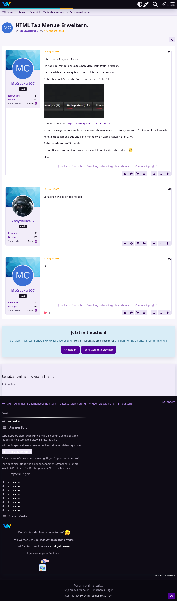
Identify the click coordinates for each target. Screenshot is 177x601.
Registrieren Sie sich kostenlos (94, 340)
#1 (169, 51)
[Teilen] (172, 39)
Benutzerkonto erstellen (98, 349)
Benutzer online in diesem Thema (28, 376)
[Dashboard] (131, 173)
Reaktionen (13, 95)
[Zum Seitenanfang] (167, 173)
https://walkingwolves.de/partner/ (87, 123)
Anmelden (70, 349)
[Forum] (144, 173)
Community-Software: (88, 595)
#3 (169, 258)
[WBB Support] (6, 4)
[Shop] (138, 173)
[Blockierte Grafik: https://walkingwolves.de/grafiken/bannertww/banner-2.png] (106, 166)
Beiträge (12, 99)
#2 (169, 189)
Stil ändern (168, 401)
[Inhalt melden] (125, 173)
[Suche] (155, 4)
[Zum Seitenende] (161, 173)
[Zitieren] (154, 173)
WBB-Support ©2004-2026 (164, 575)
